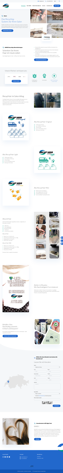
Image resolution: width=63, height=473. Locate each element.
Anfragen (37, 439)
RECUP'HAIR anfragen (7, 30)
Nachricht (35, 382)
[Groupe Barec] (6, 5)
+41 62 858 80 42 (24, 458)
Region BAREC (36, 391)
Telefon (49, 378)
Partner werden (16, 81)
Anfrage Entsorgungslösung (41, 59)
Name (49, 369)
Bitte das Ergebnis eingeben (37, 397)
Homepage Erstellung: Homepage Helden (40, 471)
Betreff (35, 365)
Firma (35, 369)
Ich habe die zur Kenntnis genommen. (43, 395)
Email (35, 378)
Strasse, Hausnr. (36, 373)
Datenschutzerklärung (42, 395)
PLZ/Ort (49, 373)
